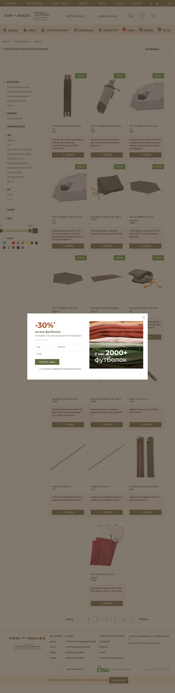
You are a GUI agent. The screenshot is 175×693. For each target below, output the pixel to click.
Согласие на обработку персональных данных (61, 368)
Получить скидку (47, 362)
